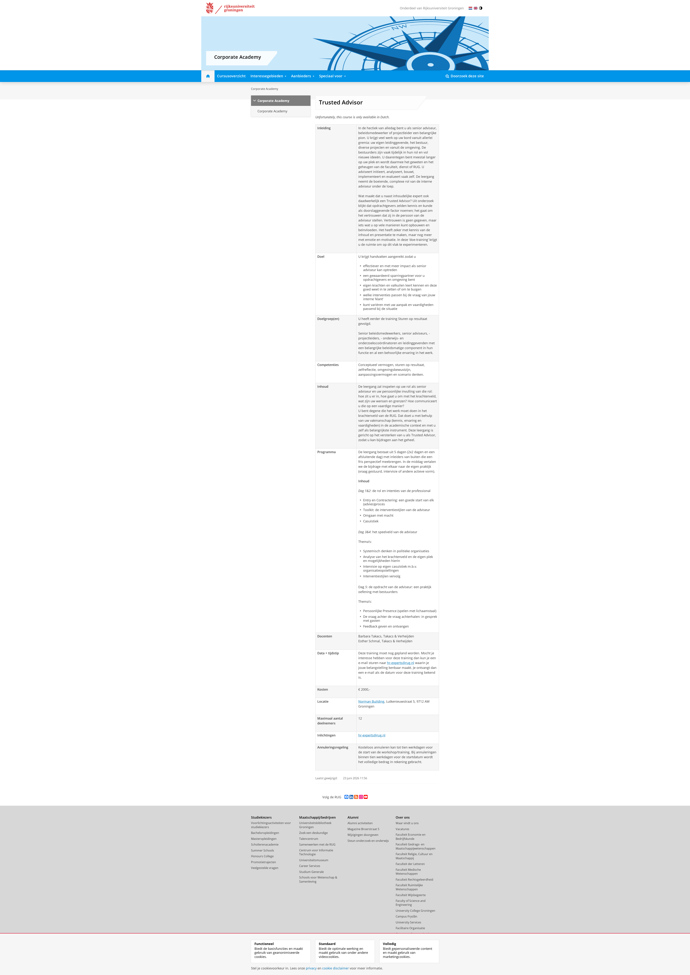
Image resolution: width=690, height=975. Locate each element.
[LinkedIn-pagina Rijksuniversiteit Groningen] (351, 797)
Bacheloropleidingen (265, 833)
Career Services (309, 866)
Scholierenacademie (265, 844)
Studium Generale (311, 872)
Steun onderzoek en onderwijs (368, 841)
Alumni (353, 817)
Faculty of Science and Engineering (411, 903)
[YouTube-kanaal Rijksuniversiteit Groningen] (366, 797)
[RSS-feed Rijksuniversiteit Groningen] (356, 797)
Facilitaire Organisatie (410, 928)
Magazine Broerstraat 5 (363, 829)
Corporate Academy (264, 89)
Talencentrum (308, 839)
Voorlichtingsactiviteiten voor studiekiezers (271, 825)
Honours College (262, 856)
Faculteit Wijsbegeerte (411, 895)
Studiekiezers (261, 817)
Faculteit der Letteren (410, 864)
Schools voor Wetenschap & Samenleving (318, 879)
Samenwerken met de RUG (317, 844)
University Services (408, 922)
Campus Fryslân (406, 916)
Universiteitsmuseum (313, 860)
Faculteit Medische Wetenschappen (408, 872)
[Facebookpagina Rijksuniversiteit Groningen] (346, 797)
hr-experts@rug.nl (400, 663)
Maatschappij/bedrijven (317, 817)
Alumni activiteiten (360, 823)
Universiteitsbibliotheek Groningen (315, 825)
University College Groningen (415, 911)
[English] (475, 8)
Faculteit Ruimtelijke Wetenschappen (409, 887)
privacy (311, 968)
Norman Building (371, 701)
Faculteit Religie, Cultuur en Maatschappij (414, 856)
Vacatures (402, 829)
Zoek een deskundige (313, 833)
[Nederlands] (470, 8)
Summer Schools (262, 850)
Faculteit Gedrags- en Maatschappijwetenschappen (415, 846)
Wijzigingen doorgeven (363, 835)
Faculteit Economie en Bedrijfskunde (411, 837)
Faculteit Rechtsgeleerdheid (414, 880)
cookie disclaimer (335, 968)
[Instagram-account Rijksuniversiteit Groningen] (361, 797)
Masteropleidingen (264, 839)
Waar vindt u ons (407, 823)
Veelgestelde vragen (264, 868)
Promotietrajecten (263, 862)
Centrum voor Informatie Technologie (316, 852)
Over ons (403, 817)
